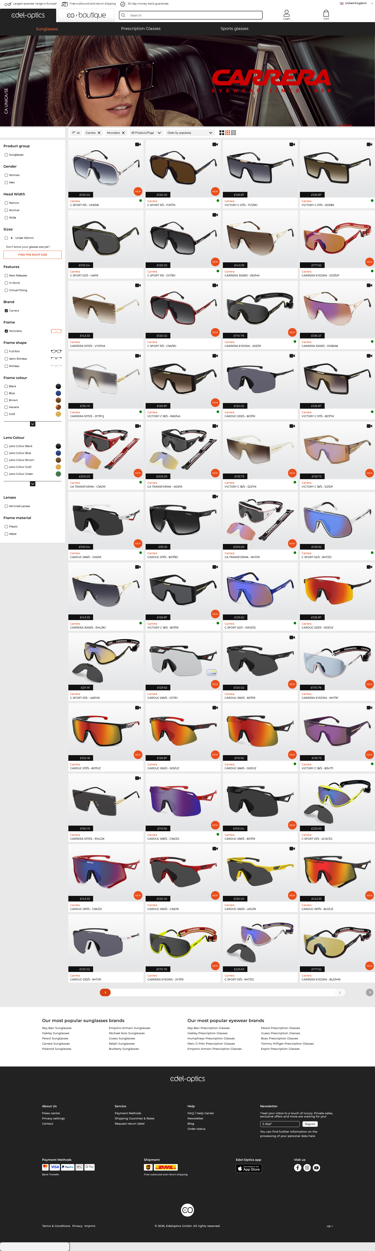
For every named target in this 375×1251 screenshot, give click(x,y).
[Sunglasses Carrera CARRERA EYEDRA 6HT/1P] (337, 659)
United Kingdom (356, 3)
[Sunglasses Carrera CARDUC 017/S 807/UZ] (105, 729)
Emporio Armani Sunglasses (129, 1028)
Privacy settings (53, 1118)
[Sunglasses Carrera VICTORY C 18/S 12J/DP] (337, 448)
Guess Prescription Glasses (280, 1033)
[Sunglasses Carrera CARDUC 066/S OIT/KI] (183, 659)
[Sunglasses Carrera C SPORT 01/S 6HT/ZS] (260, 940)
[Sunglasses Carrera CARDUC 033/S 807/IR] (260, 377)
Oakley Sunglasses (55, 1033)
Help (191, 1106)
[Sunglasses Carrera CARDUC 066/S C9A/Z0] (183, 800)
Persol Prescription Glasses (280, 1028)
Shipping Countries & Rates (135, 1118)
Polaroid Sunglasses (56, 1048)
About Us (49, 1106)
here (312, 1136)
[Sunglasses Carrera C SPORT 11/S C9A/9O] (183, 307)
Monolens (15, 331)
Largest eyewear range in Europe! (35, 3)
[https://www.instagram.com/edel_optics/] (307, 1168)
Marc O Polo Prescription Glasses (211, 1043)
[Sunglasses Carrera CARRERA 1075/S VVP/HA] (105, 307)
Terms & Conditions (56, 1226)
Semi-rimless (18, 358)
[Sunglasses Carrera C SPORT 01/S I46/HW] (105, 659)
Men (12, 182)
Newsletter (195, 1118)
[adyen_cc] (45, 1167)
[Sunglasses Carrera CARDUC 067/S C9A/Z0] (105, 870)
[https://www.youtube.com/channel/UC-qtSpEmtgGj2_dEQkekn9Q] (316, 1168)
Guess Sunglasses (122, 1038)
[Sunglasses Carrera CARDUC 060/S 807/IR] (260, 659)
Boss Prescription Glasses (279, 1038)
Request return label (130, 1123)
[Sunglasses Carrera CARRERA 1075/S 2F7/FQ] (105, 377)
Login (286, 18)
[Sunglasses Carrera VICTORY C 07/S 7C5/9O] (260, 166)
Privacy (77, 1226)
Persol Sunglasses (55, 1038)
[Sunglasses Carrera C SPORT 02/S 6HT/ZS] (337, 518)
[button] (28, 15)
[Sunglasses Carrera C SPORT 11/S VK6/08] (105, 166)
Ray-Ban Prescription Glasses (209, 1028)
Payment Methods (128, 1113)
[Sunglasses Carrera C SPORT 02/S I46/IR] (105, 236)
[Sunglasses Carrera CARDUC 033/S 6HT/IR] (105, 940)
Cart (326, 18)
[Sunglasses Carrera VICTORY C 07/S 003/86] (337, 166)
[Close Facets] (32, 133)
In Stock (14, 282)
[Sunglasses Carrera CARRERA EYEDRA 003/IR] (260, 307)
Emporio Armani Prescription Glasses (215, 1048)
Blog (191, 1123)
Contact (47, 1123)
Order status (197, 1128)
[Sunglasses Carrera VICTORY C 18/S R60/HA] (183, 377)
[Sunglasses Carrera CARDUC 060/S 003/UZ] (183, 729)
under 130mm (23, 238)
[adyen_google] (89, 1167)
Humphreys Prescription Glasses (211, 1038)
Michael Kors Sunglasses (127, 1033)
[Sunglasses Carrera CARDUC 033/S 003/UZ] (337, 589)
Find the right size (32, 254)
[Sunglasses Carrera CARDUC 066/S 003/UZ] (260, 729)
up (329, 1226)
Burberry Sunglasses (124, 1048)
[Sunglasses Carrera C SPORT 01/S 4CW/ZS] (337, 800)
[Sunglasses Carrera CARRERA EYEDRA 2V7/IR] (183, 940)
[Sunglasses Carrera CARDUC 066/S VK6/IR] (105, 518)
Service (120, 1106)
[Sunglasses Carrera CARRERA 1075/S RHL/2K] (105, 800)
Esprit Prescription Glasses (280, 1048)
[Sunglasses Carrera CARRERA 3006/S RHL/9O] (105, 589)
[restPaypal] (68, 1167)
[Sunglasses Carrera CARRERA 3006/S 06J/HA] (260, 236)
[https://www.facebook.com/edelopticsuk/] (297, 1168)
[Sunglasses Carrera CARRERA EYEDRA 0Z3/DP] (337, 236)
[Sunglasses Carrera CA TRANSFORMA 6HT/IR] (260, 518)
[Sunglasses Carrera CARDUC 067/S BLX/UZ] (337, 870)
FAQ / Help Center (201, 1113)
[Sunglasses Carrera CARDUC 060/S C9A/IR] (183, 870)
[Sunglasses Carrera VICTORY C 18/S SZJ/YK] (260, 448)
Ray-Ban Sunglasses (57, 1028)
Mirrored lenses (19, 506)
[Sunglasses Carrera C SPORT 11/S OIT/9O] (183, 236)
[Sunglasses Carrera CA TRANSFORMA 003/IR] (183, 448)
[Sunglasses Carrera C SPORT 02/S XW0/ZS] (260, 589)
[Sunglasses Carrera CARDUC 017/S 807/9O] (183, 518)
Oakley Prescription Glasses (208, 1033)
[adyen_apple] (79, 1167)
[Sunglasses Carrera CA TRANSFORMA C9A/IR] (105, 448)
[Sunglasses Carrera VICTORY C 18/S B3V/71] (337, 729)
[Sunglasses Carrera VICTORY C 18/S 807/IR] (183, 589)
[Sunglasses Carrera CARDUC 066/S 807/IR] (260, 800)
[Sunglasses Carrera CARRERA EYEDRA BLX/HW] (337, 940)
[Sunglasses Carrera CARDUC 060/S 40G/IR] (260, 870)
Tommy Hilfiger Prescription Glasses (287, 1043)
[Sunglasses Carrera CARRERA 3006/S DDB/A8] (337, 307)
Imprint (89, 1226)
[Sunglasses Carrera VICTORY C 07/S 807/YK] (337, 377)
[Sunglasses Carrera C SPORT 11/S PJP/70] (183, 166)
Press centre (51, 1113)
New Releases (18, 275)
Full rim (14, 351)
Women (14, 175)
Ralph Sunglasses (122, 1043)
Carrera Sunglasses (56, 1043)
